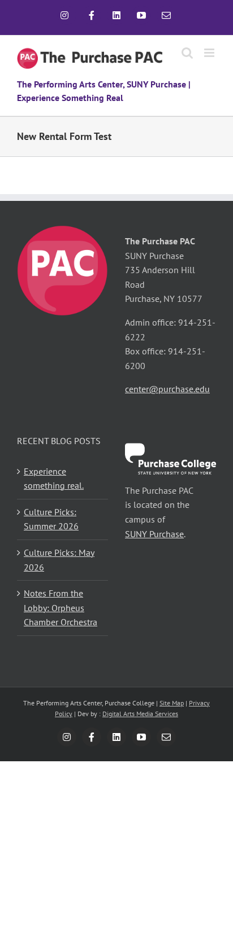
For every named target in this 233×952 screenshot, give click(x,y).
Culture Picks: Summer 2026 (51, 519)
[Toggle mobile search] (187, 53)
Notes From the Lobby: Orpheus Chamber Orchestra (60, 607)
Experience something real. (54, 479)
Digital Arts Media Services (140, 713)
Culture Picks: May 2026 (59, 560)
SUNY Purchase (154, 533)
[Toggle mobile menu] (210, 53)
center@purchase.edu (167, 388)
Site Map (171, 703)
